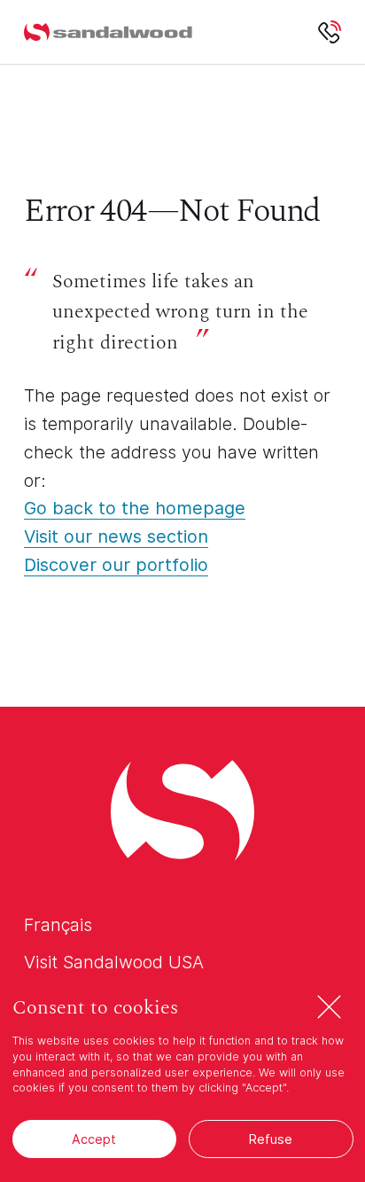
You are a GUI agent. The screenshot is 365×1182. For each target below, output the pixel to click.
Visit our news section (116, 536)
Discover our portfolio (116, 564)
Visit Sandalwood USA (114, 962)
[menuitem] (108, 32)
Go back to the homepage (134, 508)
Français (58, 924)
